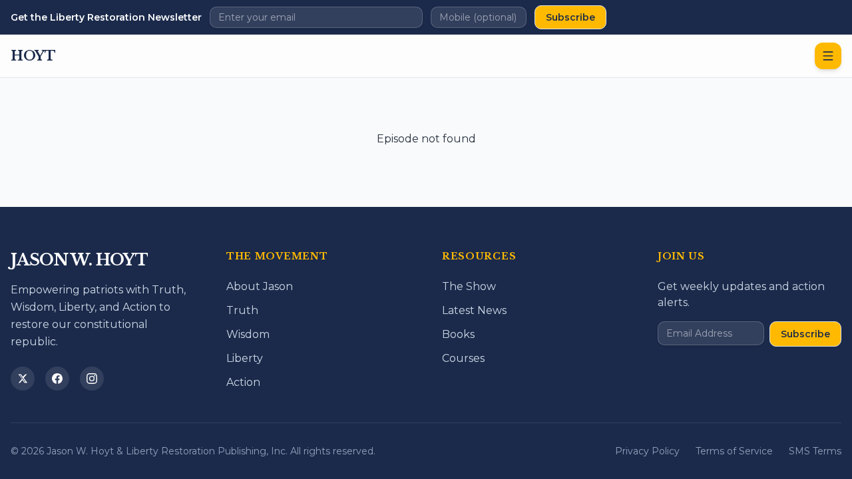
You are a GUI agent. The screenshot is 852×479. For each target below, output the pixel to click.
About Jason (259, 286)
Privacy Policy (647, 451)
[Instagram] (92, 379)
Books (458, 334)
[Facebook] (57, 379)
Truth (242, 310)
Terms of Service (734, 451)
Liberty (244, 358)
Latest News (474, 310)
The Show (469, 286)
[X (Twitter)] (23, 379)
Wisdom (248, 334)
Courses (463, 358)
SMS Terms (815, 451)
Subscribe (570, 17)
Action (243, 382)
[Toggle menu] (828, 56)
